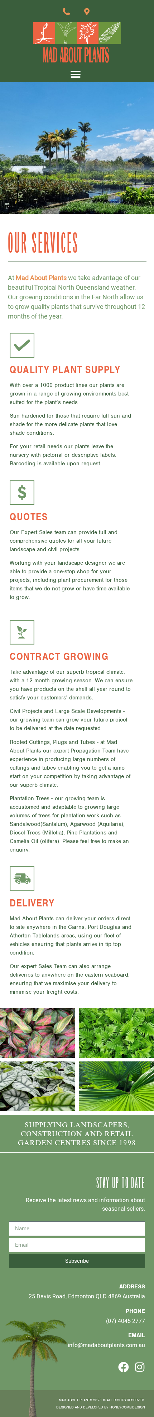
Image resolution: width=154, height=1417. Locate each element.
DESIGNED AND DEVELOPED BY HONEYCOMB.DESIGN (100, 1407)
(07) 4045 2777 (125, 1321)
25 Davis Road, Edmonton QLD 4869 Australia (87, 1296)
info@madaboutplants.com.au (106, 1345)
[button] (75, 74)
